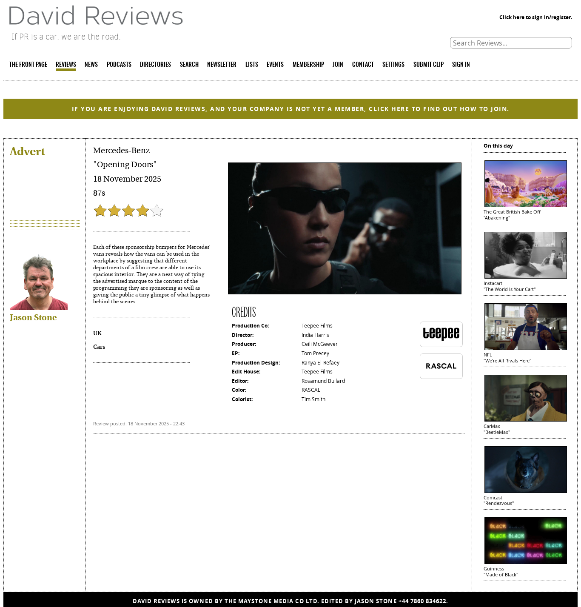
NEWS (91, 65)
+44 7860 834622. (424, 601)
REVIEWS (66, 65)
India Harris (315, 335)
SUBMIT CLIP (428, 65)
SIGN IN (461, 65)
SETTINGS (393, 65)
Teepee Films (317, 325)
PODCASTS (119, 65)
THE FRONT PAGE (28, 65)
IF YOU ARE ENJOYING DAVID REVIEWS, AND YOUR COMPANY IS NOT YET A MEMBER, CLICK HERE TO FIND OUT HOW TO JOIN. (291, 109)
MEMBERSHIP (308, 65)
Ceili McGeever (320, 344)
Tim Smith (313, 399)
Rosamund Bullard (323, 381)
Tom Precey (315, 353)
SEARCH (189, 65)
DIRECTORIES (155, 65)
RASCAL (311, 389)
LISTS (251, 65)
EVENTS (275, 65)
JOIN (338, 65)
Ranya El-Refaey (320, 362)
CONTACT (363, 65)
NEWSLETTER (221, 65)
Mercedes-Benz (121, 150)
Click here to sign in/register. (535, 17)
